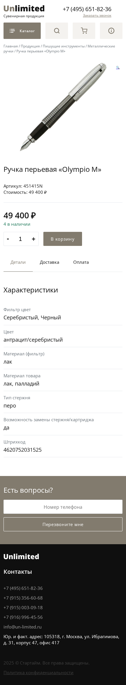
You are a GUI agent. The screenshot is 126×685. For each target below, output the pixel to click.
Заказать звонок (97, 15)
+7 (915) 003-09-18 (23, 607)
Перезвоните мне (63, 524)
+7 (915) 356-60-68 (23, 598)
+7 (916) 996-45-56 (23, 617)
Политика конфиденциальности (39, 672)
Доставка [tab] (49, 262)
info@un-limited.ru (23, 627)
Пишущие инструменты (64, 46)
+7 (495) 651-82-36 (87, 9)
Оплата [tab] (81, 262)
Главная (11, 46)
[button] (118, 68)
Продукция (30, 46)
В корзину (63, 239)
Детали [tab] (18, 262)
